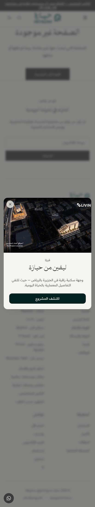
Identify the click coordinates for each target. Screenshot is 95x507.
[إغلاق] (10, 204)
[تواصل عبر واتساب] (9, 498)
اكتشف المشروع (47, 298)
